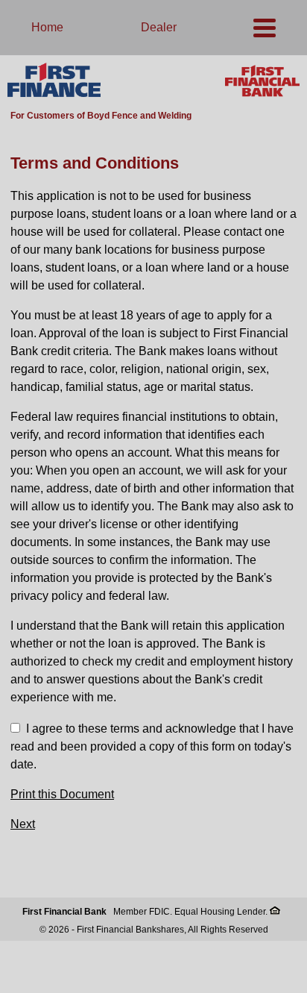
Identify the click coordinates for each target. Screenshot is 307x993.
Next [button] (22, 824)
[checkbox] (15, 728)
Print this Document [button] (62, 794)
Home (47, 27)
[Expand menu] (264, 27)
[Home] (54, 81)
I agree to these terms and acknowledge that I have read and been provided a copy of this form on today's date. (152, 746)
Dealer (159, 27)
